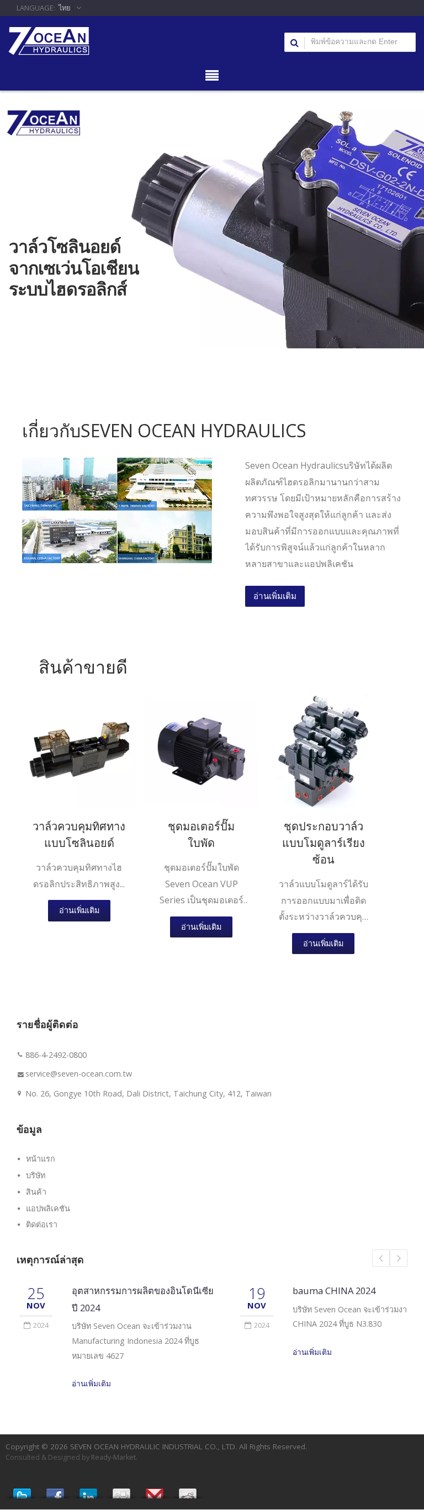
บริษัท (35, 1175)
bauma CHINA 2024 (334, 1290)
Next (398, 1258)
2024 (41, 1325)
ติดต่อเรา (41, 1224)
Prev (381, 1258)
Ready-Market (113, 1457)
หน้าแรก (40, 1158)
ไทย (65, 8)
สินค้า (36, 1191)
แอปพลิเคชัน (48, 1208)
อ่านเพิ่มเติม (274, 595)
